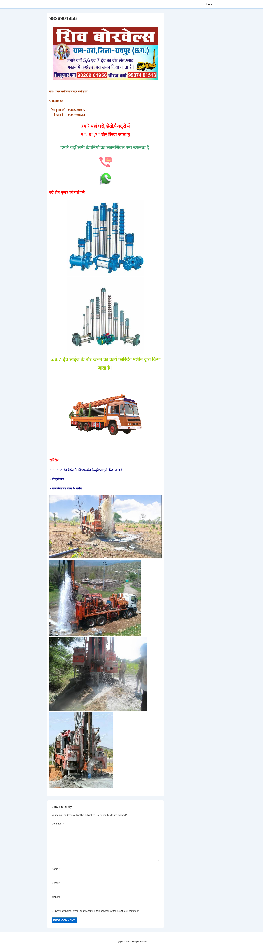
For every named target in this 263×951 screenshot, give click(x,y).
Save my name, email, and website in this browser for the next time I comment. (97, 911)
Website (56, 897)
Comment (58, 823)
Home (209, 4)
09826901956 (76, 109)
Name (55, 869)
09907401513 (76, 114)
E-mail (55, 883)
